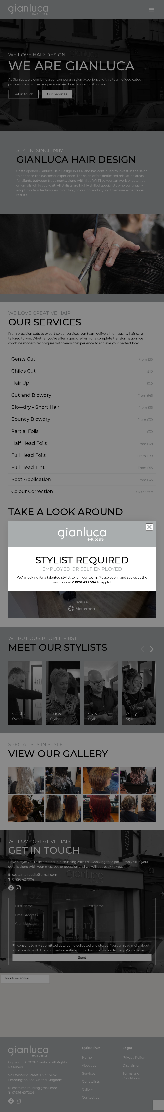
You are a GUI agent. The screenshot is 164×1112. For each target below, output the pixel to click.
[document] (82, 556)
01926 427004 (84, 582)
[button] (149, 527)
